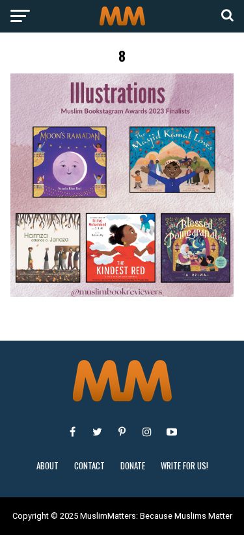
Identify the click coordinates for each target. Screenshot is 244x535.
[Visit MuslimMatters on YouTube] (172, 431)
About (47, 466)
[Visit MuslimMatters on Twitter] (97, 431)
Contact (89, 466)
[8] (122, 293)
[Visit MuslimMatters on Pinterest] (122, 431)
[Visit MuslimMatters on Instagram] (147, 431)
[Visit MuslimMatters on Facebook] (73, 431)
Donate (132, 466)
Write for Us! (184, 466)
